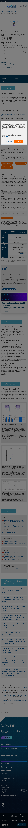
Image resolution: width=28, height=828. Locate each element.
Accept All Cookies (18, 141)
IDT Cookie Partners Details (7, 138)
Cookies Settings (9, 141)
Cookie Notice (8, 136)
